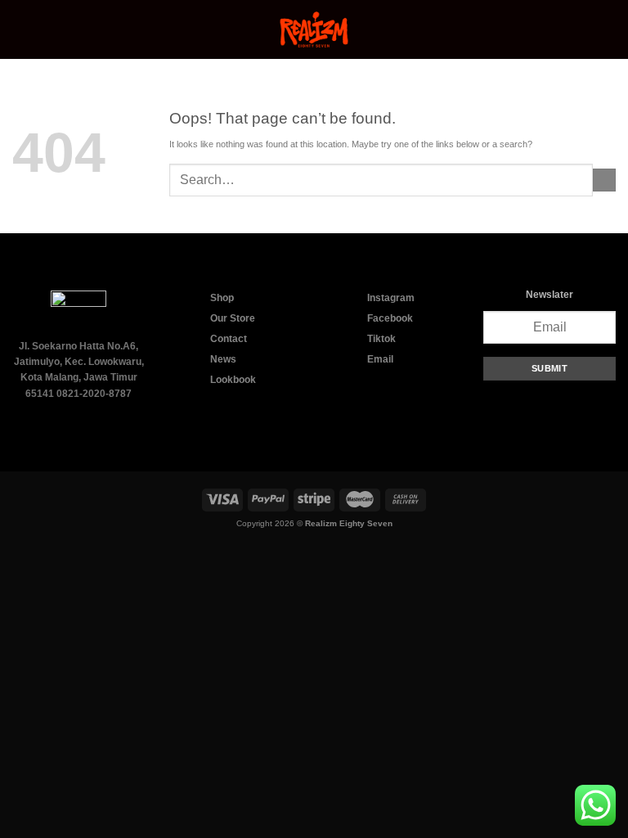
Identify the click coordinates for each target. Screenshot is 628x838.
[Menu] (19, 30)
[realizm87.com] (314, 29)
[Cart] (607, 29)
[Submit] (604, 180)
